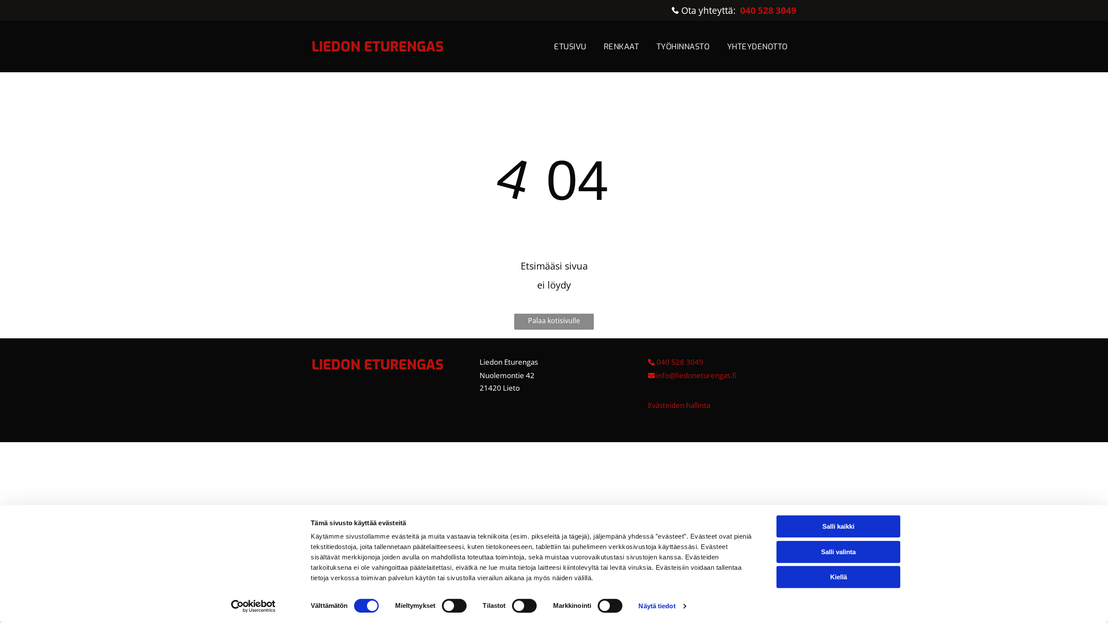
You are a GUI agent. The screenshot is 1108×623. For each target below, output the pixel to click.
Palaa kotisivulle (554, 320)
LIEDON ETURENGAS (378, 47)
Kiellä (838, 577)
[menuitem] (570, 47)
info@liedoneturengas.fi (696, 375)
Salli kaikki (838, 526)
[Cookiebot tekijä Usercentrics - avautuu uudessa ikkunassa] (253, 606)
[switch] (454, 606)
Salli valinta (838, 552)
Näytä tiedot (656, 606)
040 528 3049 (680, 362)
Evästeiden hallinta (679, 405)
